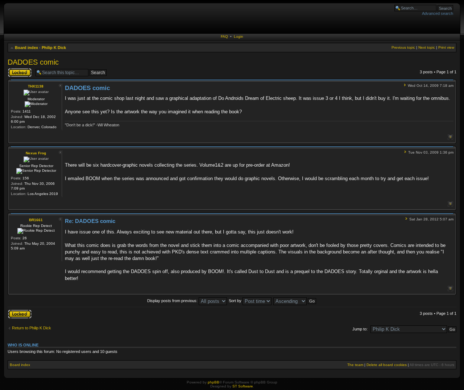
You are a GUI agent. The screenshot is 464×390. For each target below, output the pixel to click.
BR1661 (36, 220)
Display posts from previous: (173, 300)
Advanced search (437, 13)
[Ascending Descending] (295, 300)
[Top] (450, 137)
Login (238, 36)
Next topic (426, 47)
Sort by (236, 300)
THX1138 (36, 86)
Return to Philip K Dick (31, 328)
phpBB (213, 382)
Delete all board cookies (386, 365)
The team (355, 365)
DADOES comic (33, 62)
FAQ (224, 36)
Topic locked (19, 70)
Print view (446, 47)
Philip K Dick (54, 47)
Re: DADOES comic (90, 221)
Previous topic (403, 47)
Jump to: (360, 329)
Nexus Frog (36, 153)
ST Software (242, 386)
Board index (26, 47)
